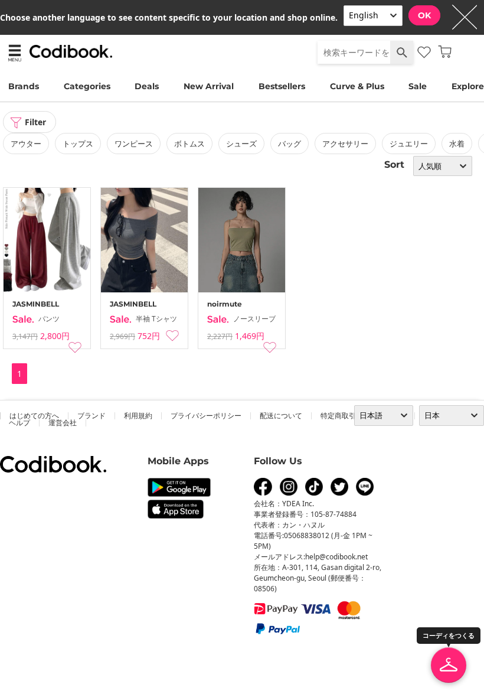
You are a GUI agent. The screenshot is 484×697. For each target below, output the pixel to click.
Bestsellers (282, 86)
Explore (468, 86)
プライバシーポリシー (206, 416)
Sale (417, 86)
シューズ (241, 143)
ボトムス (189, 143)
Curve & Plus (357, 86)
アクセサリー (345, 143)
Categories (87, 86)
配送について (281, 416)
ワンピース (134, 143)
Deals (147, 86)
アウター (26, 143)
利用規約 (138, 416)
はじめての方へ (34, 416)
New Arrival (209, 86)
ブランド (91, 416)
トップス (78, 143)
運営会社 (62, 423)
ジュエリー (409, 143)
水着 (457, 143)
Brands (23, 86)
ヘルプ (19, 423)
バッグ (289, 143)
